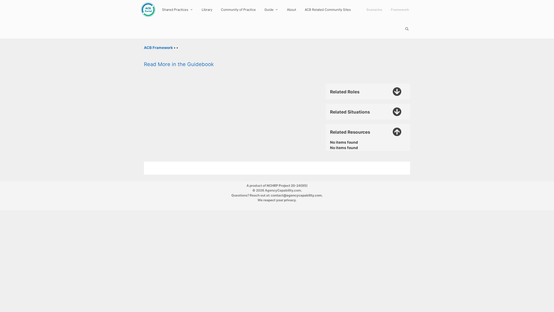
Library (207, 10)
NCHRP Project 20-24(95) (287, 186)
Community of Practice (238, 10)
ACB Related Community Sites (328, 10)
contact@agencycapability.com (296, 195)
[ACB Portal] (148, 9)
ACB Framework (158, 48)
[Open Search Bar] (407, 29)
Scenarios (374, 10)
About (291, 10)
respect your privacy (279, 200)
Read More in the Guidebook (179, 64)
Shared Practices (175, 10)
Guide (269, 10)
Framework (400, 10)
